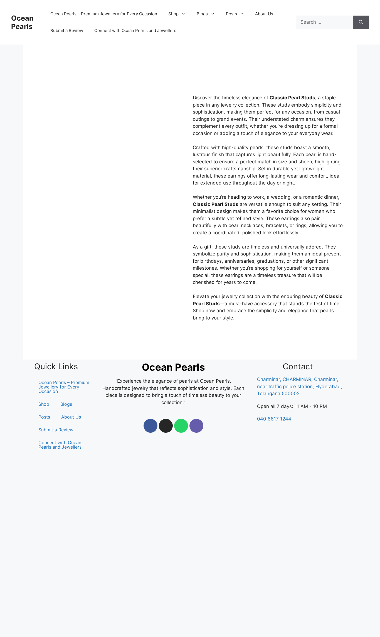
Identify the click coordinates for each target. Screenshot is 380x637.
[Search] (361, 22)
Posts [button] (231, 13)
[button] (45, 404)
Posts (44, 417)
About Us (264, 13)
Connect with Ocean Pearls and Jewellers (135, 30)
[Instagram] (166, 426)
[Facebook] (150, 426)
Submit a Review (66, 30)
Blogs (66, 404)
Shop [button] (173, 13)
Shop (43, 404)
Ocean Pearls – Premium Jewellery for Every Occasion (103, 13)
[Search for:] (324, 22)
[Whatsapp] (181, 426)
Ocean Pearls (22, 22)
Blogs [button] (202, 13)
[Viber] (196, 426)
